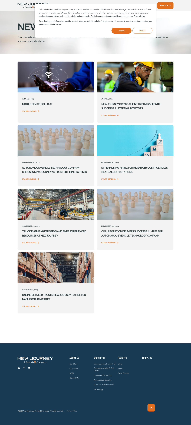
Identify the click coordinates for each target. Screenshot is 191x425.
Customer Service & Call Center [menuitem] (104, 369)
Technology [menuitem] (98, 389)
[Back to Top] (151, 407)
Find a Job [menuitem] (147, 358)
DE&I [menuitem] (72, 373)
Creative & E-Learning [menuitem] (103, 375)
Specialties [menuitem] (100, 358)
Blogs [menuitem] (120, 364)
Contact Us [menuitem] (74, 378)
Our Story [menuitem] (73, 364)
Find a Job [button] (165, 5)
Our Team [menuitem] (74, 368)
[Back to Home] (33, 5)
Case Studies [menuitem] (123, 373)
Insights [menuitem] (122, 358)
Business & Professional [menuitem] (104, 385)
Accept (121, 31)
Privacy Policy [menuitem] (72, 411)
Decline (142, 31)
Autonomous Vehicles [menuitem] (102, 380)
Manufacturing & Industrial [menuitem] (104, 364)
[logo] (35, 360)
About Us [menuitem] (74, 358)
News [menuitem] (120, 368)
